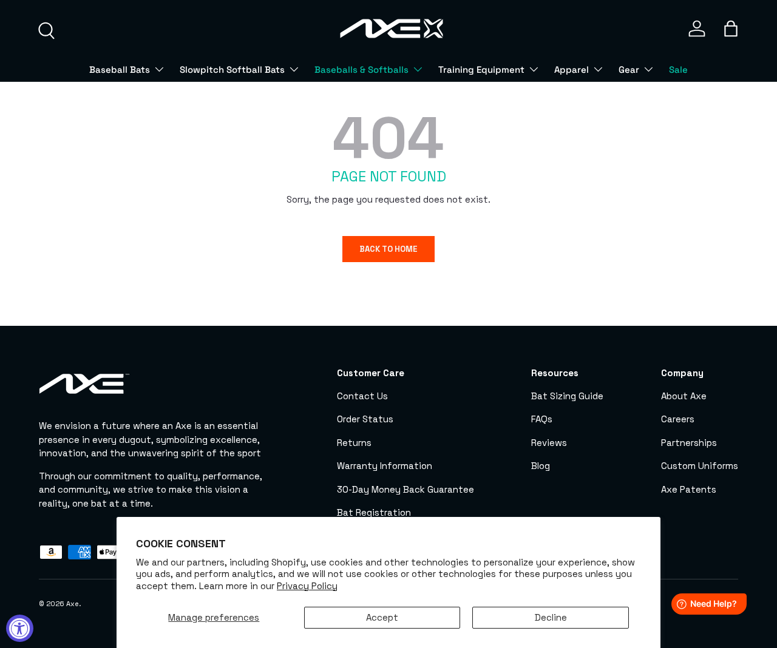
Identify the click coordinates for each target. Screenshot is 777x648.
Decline (551, 617)
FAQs (541, 419)
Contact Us (362, 395)
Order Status (365, 419)
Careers (677, 419)
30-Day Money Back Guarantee (405, 488)
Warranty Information (384, 465)
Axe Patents (688, 488)
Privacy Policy (307, 586)
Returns (354, 442)
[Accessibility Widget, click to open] (19, 628)
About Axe (684, 395)
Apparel (571, 69)
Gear (629, 69)
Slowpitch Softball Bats (232, 69)
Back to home (388, 249)
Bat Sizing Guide (567, 395)
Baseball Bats (119, 69)
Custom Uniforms (699, 465)
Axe (72, 603)
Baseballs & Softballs (361, 69)
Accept (382, 617)
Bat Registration (374, 512)
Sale (678, 69)
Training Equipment (481, 69)
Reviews (549, 442)
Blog (540, 465)
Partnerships (689, 442)
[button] (731, 28)
